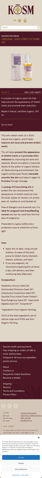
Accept (21, 457)
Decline (21, 463)
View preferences (21, 469)
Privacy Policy (16, 475)
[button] (39, 437)
